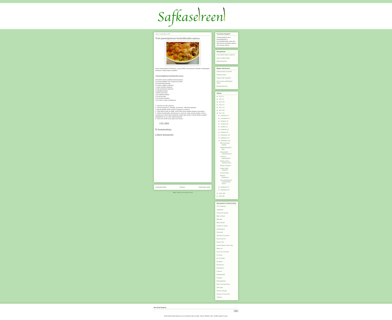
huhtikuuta (224, 138)
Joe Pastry (219, 255)
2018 (220, 96)
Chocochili (220, 232)
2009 (220, 196)
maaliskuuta (224, 140)
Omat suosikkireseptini (223, 58)
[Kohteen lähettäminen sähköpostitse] (160, 123)
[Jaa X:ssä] (164, 123)
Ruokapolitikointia (222, 86)
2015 (220, 102)
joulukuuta (224, 115)
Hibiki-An (220, 248)
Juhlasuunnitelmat (222, 61)
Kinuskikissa (220, 268)
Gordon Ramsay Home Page (225, 245)
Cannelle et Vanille (222, 226)
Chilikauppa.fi (221, 229)
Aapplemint (220, 209)
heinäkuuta (224, 129)
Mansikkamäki (221, 274)
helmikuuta (224, 187)
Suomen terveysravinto (223, 294)
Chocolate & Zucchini (223, 235)
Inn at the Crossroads (223, 252)
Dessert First (220, 242)
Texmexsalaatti (224, 173)
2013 (220, 107)
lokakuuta (224, 121)
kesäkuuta (224, 132)
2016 (220, 99)
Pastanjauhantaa (221, 281)
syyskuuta (224, 124)
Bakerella (219, 219)
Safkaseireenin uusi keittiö (224, 71)
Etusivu (182, 187)
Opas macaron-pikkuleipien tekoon (224, 82)
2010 (220, 193)
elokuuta (223, 127)
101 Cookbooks (221, 206)
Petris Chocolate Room (223, 284)
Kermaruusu (220, 265)
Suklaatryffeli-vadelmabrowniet (226, 153)
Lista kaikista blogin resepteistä (226, 55)
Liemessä (219, 271)
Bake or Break (221, 216)
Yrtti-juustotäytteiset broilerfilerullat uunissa (226, 181)
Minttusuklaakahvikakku (226, 148)
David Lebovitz (221, 239)
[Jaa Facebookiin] (166, 123)
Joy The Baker (221, 258)
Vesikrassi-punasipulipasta (225, 157)
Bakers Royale (221, 222)
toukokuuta (224, 135)
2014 (220, 105)
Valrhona (219, 297)
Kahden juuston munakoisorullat (225, 162)
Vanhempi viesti (204, 187)
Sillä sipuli (220, 287)
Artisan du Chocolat (222, 213)
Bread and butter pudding (225, 144)
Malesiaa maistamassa (224, 176)
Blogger (225, 316)
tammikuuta (224, 190)
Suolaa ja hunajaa (222, 291)
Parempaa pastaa (221, 75)
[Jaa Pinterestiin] (168, 123)
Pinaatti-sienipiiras (225, 165)
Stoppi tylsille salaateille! (224, 78)
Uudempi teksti (160, 187)
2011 (220, 113)
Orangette (219, 278)
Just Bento (220, 261)
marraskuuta (224, 118)
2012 (220, 110)
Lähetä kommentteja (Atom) (184, 192)
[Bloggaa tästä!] (162, 123)
